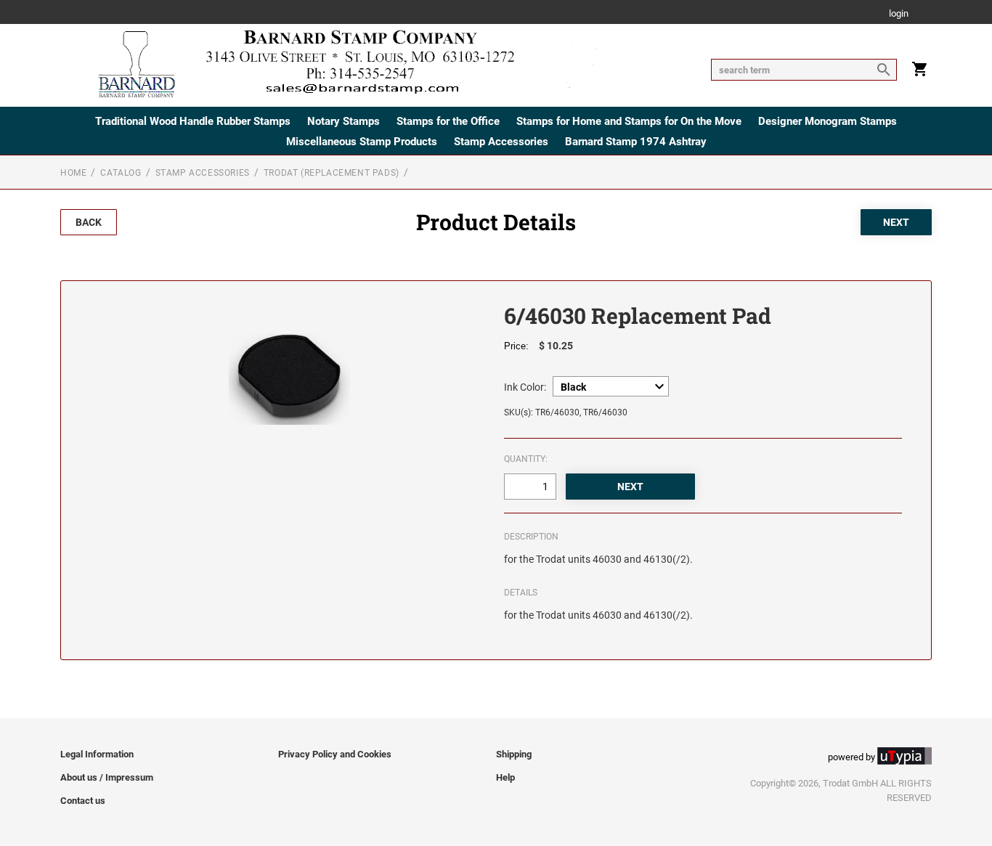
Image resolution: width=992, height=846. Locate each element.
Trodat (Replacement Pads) (331, 173)
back (89, 222)
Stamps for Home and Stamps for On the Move (628, 121)
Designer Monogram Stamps (827, 121)
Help (505, 777)
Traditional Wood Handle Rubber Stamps (192, 121)
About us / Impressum (106, 777)
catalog (120, 173)
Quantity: (526, 459)
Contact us (82, 800)
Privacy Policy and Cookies (334, 754)
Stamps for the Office (448, 121)
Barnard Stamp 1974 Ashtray (636, 141)
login (898, 14)
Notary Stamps (343, 121)
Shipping (514, 754)
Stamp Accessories (501, 141)
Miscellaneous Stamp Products (361, 141)
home (73, 173)
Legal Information (97, 754)
